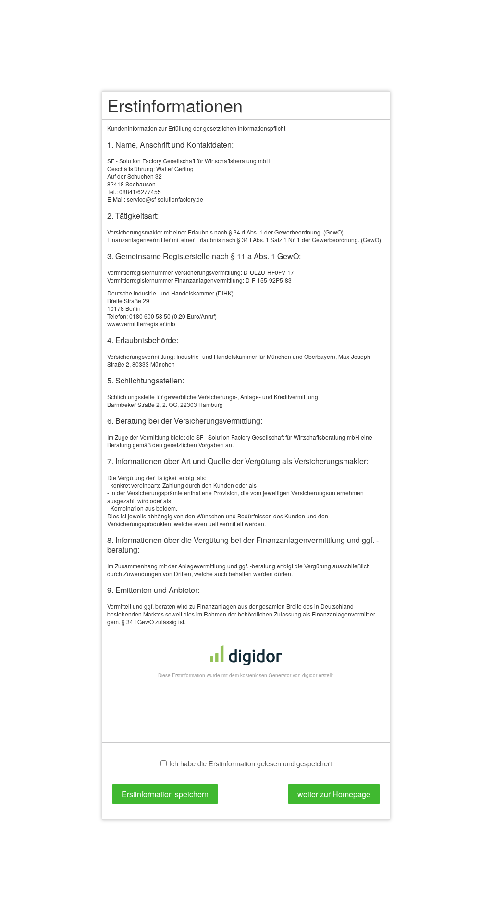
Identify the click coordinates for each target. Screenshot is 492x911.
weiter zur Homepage (333, 794)
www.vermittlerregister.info (141, 324)
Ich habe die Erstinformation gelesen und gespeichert (250, 763)
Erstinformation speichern (165, 794)
